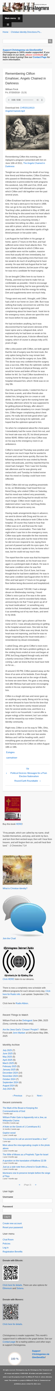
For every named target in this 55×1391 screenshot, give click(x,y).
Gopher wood (9, 1133)
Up (27, 768)
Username (8, 1197)
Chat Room (8, 1239)
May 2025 (7, 1057)
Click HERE (8, 979)
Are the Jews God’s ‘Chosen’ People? (21, 1029)
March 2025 (8, 1063)
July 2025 (7, 1050)
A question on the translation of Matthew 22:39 (24, 1161)
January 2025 (9, 1069)
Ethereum (7, 1288)
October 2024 (9, 1079)
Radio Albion (22, 1003)
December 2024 (10, 1073)
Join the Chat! (9, 938)
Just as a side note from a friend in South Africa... (25, 1167)
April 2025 (7, 1060)
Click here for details (12, 1285)
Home (5, 32)
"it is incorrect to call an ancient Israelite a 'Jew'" (25, 1139)
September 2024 (10, 1082)
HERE (19, 824)
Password (8, 1206)
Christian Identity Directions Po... (26, 32)
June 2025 (8, 1053)
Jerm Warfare (19, 1033)
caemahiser (11, 758)
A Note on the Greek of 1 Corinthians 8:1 (22, 1127)
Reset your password (13, 1227)
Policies (6, 1243)
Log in (6, 1248)
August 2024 (9, 1085)
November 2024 (10, 1076)
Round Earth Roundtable (26, 781)
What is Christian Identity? (15, 888)
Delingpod (27, 1020)
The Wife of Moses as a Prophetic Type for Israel (25, 1154)
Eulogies (10, 752)
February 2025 (10, 1066)
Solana (20, 1288)
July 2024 (7, 1089)
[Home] (27, 7)
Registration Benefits (12, 1252)
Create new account (12, 1223)
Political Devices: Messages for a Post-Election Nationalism (28, 774)
